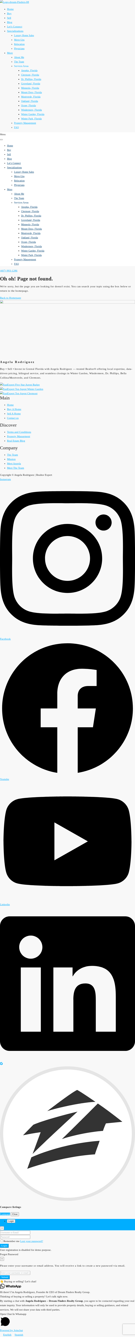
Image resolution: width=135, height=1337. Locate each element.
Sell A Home (14, 413)
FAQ (16, 127)
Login (4, 1245)
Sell (9, 17)
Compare (5, 1214)
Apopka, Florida (29, 70)
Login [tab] (11, 1221)
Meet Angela (14, 463)
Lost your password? (31, 1241)
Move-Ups (19, 40)
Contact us (13, 418)
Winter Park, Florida (31, 118)
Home (10, 9)
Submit (4, 1277)
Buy (9, 13)
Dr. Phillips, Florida (31, 79)
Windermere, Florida (31, 110)
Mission (11, 459)
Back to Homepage (10, 297)
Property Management (25, 123)
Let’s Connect (14, 26)
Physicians (19, 48)
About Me (19, 57)
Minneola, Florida (30, 88)
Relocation (19, 44)
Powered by (11, 1330)
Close (15, 1214)
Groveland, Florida (30, 83)
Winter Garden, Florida (32, 114)
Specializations (15, 31)
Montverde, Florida (30, 96)
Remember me (12, 1241)
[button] (67, 1281)
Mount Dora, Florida (31, 92)
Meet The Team (15, 468)
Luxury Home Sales (24, 35)
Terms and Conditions (19, 432)
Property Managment (18, 436)
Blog (9, 22)
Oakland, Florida (29, 101)
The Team (19, 61)
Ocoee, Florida (28, 105)
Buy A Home (14, 409)
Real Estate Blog (16, 440)
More (10, 53)
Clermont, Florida (30, 75)
